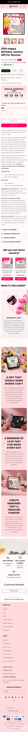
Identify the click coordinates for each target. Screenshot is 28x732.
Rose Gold (6, 71)
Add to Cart (20, 278)
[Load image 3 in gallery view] (21, 41)
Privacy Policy (7, 654)
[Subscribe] (23, 691)
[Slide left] (1, 41)
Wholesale (6, 630)
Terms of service (10, 726)
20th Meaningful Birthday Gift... (7, 271)
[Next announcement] (25, 2)
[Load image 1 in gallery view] (7, 41)
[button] (3, 6)
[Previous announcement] (3, 2)
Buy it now (14, 125)
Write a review (14, 590)
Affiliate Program (8, 626)
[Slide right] (26, 41)
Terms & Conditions (9, 661)
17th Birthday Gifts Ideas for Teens (21, 271)
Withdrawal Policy (8, 657)
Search (5, 609)
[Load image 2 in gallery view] (14, 41)
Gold (14, 71)
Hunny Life (13, 722)
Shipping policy (19, 726)
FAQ (4, 612)
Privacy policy (20, 724)
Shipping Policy (7, 650)
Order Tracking (7, 619)
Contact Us (6, 643)
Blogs (4, 616)
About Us (5, 640)
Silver (21, 71)
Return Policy (7, 647)
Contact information (15, 728)
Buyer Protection (8, 623)
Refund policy (12, 724)
